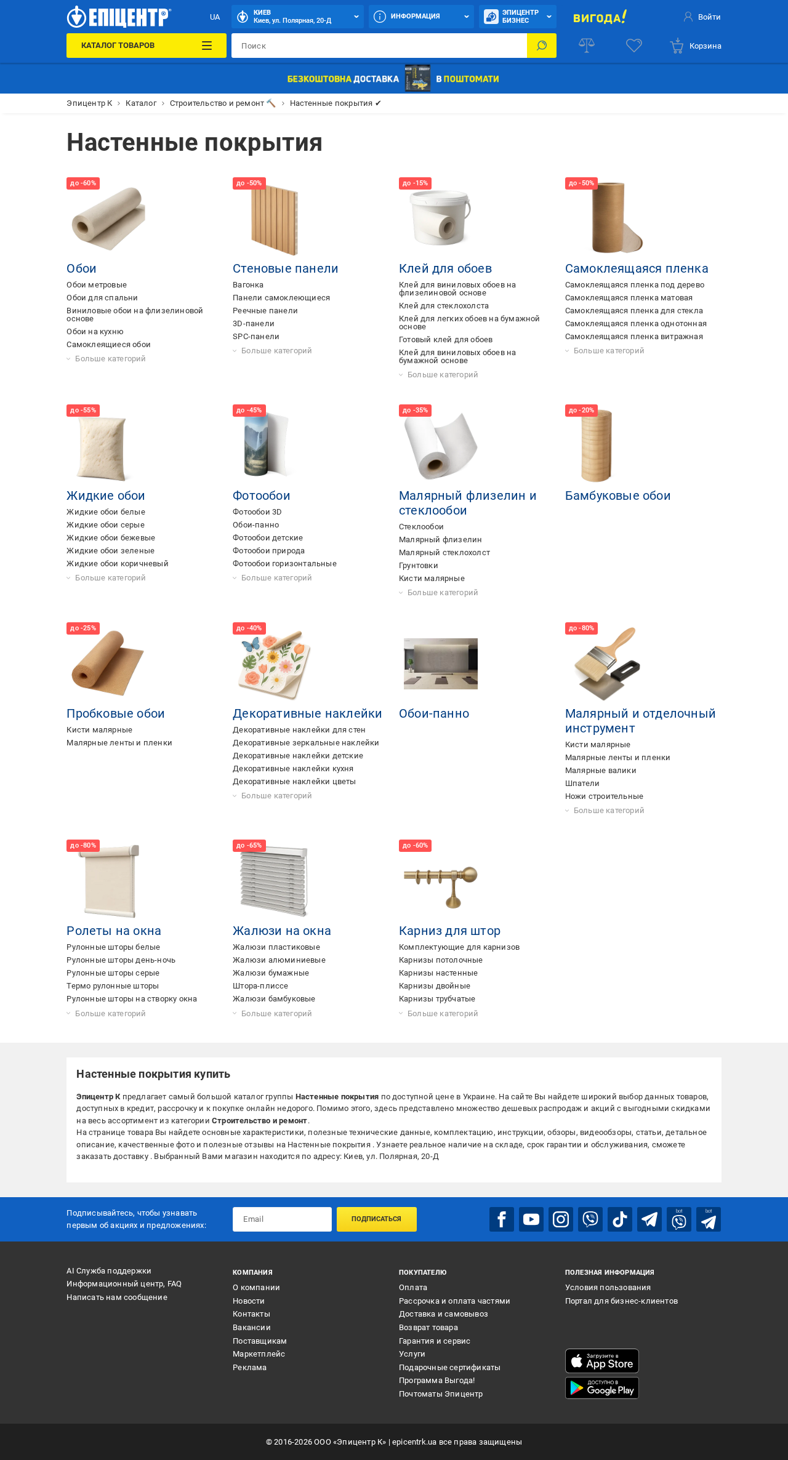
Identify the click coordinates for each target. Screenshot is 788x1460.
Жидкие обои (105, 495)
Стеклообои (421, 526)
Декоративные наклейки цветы (294, 781)
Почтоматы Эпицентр (441, 1393)
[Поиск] (542, 45)
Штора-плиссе (260, 985)
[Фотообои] (275, 446)
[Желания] (634, 46)
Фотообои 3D (257, 511)
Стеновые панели (286, 268)
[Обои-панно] (441, 664)
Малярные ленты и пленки (119, 742)
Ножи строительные (604, 796)
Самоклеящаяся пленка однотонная (636, 323)
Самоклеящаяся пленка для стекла (634, 310)
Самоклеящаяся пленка (637, 268)
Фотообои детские (268, 537)
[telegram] (649, 1219)
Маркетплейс (259, 1353)
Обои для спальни (102, 297)
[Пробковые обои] (108, 664)
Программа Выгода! (437, 1380)
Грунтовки (418, 565)
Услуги (412, 1353)
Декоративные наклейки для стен (299, 729)
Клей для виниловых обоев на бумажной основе (457, 356)
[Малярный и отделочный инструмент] (607, 664)
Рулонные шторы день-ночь (120, 960)
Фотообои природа (269, 550)
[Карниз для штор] (441, 881)
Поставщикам (260, 1341)
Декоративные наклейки (307, 713)
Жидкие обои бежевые (110, 537)
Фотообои (262, 495)
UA (215, 17)
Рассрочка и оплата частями (454, 1301)
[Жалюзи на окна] (275, 881)
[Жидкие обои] (108, 446)
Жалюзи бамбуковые (274, 998)
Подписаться (376, 1219)
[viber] (590, 1219)
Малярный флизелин (440, 539)
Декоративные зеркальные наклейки (306, 742)
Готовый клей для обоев (445, 339)
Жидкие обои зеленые (110, 550)
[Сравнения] (587, 46)
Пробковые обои (115, 713)
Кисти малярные (432, 578)
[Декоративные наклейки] (275, 664)
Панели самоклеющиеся (281, 297)
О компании (256, 1287)
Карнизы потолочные (441, 960)
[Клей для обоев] (441, 219)
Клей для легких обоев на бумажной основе (470, 322)
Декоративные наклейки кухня (293, 768)
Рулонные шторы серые (112, 972)
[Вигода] (600, 16)
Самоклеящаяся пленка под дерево (634, 284)
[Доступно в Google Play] (602, 1388)
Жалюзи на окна (282, 930)
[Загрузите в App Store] (602, 1361)
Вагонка (248, 284)
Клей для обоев (445, 268)
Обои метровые (96, 284)
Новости (249, 1301)
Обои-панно (256, 524)
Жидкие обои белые (105, 511)
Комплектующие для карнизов (459, 947)
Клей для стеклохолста (444, 305)
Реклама (250, 1367)
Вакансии (252, 1327)
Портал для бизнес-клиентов (621, 1301)
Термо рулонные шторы (112, 985)
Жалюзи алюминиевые (279, 960)
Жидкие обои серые (105, 524)
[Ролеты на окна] (108, 881)
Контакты (251, 1313)
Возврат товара (428, 1327)
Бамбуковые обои (618, 495)
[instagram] (561, 1219)
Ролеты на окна (113, 930)
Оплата (413, 1287)
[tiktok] (620, 1219)
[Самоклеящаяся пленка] (607, 219)
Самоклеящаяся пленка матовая (629, 297)
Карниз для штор (450, 930)
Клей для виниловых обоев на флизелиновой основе (457, 288)
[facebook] (501, 1219)
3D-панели (254, 323)
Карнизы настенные (438, 972)
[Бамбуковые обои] (607, 446)
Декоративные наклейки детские (298, 755)
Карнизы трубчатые (437, 998)
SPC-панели (256, 336)
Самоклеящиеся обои (108, 344)
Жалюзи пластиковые (276, 947)
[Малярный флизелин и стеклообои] (441, 446)
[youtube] (531, 1219)
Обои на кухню (95, 331)
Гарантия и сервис (434, 1341)
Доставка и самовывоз (443, 1313)
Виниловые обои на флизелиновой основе (134, 314)
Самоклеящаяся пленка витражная (634, 336)
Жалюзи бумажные (271, 972)
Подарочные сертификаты (450, 1367)
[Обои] (108, 219)
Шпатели (582, 783)
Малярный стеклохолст (444, 552)
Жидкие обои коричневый (117, 563)
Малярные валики (601, 770)
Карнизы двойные (434, 985)
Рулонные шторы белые (113, 947)
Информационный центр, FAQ (124, 1283)
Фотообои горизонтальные (285, 563)
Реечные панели (265, 310)
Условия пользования (608, 1287)
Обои (81, 268)
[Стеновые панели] (275, 219)
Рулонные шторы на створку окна (131, 998)
